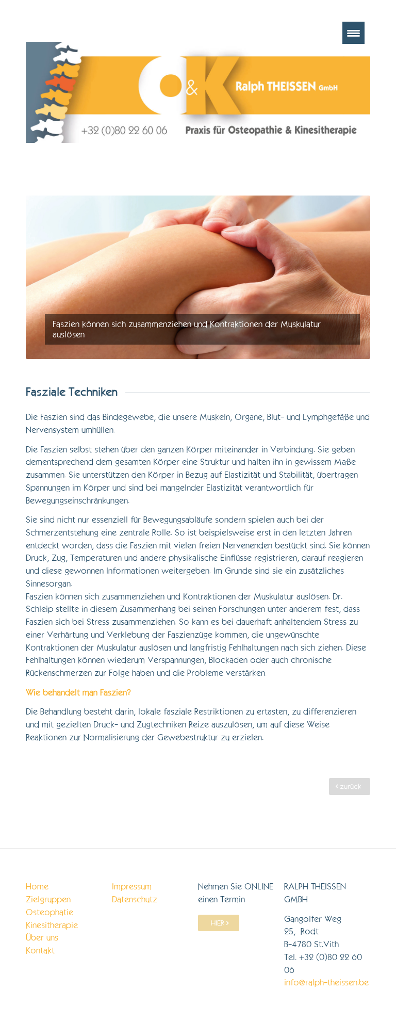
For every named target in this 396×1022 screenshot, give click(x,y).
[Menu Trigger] (353, 33)
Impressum (132, 886)
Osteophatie (49, 912)
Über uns (42, 938)
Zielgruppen (48, 899)
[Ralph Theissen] (198, 92)
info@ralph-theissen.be (326, 982)
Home (37, 886)
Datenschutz (134, 899)
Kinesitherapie (52, 925)
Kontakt (40, 950)
